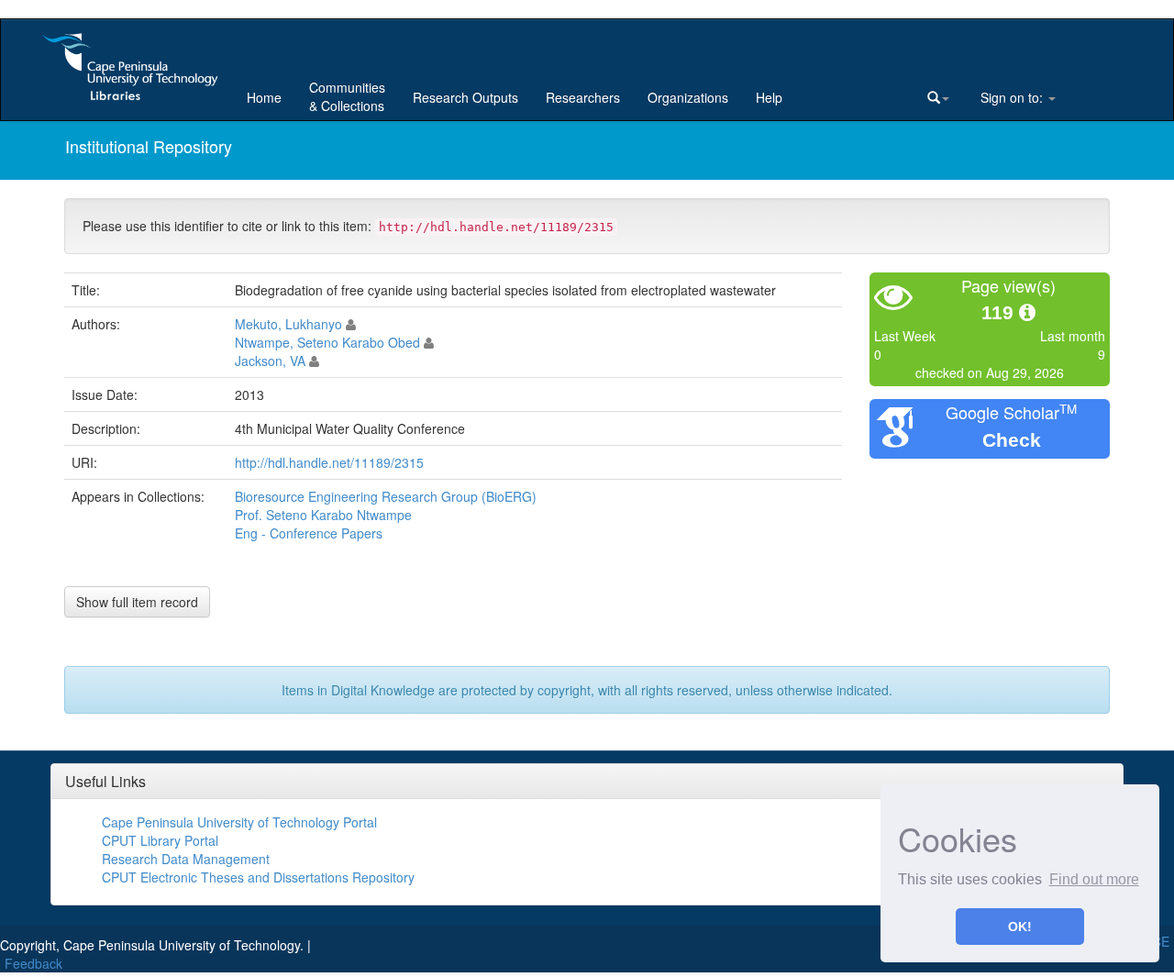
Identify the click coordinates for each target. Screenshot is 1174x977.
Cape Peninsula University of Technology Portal (239, 822)
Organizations (688, 97)
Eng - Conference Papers (308, 533)
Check (1011, 439)
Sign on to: (1012, 97)
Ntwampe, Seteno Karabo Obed (327, 342)
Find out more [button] (1094, 879)
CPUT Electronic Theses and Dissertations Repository (258, 877)
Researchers (583, 97)
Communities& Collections (347, 96)
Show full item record (137, 602)
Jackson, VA (270, 360)
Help (769, 97)
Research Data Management (186, 858)
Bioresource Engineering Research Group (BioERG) (386, 496)
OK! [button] (1020, 926)
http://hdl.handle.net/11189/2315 (329, 462)
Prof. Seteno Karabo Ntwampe (323, 514)
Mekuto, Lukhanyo (288, 324)
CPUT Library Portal (160, 840)
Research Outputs (465, 97)
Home (264, 97)
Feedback (33, 963)
